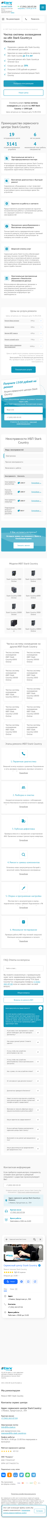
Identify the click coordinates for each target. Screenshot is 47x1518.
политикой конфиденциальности (27, 422)
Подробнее (23, 773)
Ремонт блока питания (12, 320)
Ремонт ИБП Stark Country (12, 1396)
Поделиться (3, 1475)
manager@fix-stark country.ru (13, 1433)
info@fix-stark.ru (8, 1427)
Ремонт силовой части (12, 339)
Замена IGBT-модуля (11, 333)
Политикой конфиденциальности (28, 1192)
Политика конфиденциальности (23, 1494)
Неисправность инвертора (10, 501)
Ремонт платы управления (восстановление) (13, 346)
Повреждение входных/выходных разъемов (10, 511)
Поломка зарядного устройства (8, 492)
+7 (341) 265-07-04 (28, 6)
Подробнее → (36, 483)
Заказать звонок (23, 545)
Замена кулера (9, 327)
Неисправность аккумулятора (10, 483)
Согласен (39, 1511)
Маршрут (12, 1281)
